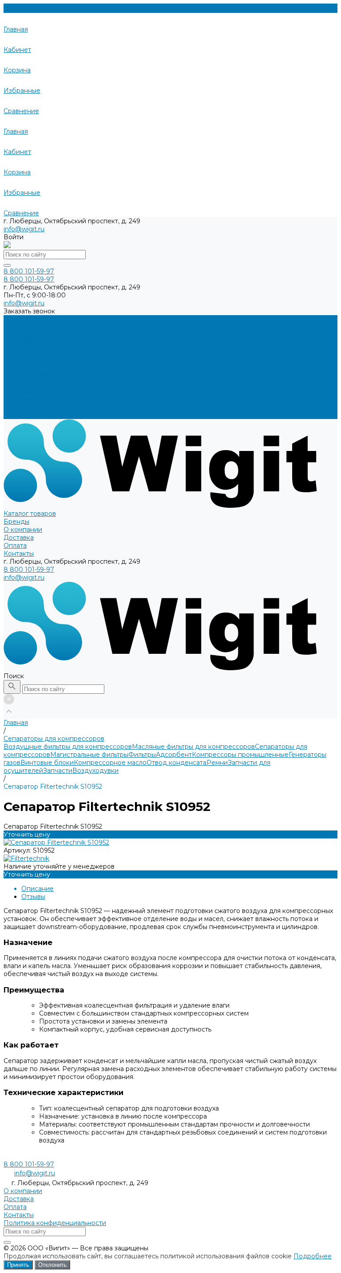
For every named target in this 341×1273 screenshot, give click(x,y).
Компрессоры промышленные (240, 755)
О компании (23, 391)
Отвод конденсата (176, 763)
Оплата (15, 407)
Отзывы (33, 897)
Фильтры (142, 755)
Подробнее (312, 1256)
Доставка (19, 399)
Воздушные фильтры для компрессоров (68, 747)
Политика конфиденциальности (55, 1223)
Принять (18, 1264)
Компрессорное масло (110, 763)
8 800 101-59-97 (29, 569)
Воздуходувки (95, 771)
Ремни (217, 763)
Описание (37, 889)
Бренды (16, 383)
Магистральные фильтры (89, 755)
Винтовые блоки (47, 763)
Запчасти (57, 771)
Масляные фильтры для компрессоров (193, 747)
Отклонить (52, 1264)
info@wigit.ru (24, 229)
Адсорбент (174, 755)
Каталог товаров (30, 375)
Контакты (19, 415)
